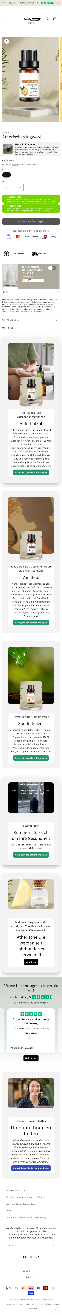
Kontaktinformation (16, 1190)
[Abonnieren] (52, 1245)
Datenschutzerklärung (14, 1304)
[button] (6, 19)
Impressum (32, 1309)
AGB (27, 1304)
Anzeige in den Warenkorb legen (31, 472)
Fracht (9, 1210)
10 (6, 174)
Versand (15, 164)
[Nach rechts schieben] (37, 127)
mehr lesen (31, 962)
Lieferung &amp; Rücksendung (21, 1204)
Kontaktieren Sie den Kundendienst (31, 1168)
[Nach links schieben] (24, 127)
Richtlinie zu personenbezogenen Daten (25, 1197)
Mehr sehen (31, 1033)
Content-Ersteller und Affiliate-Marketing (26, 1217)
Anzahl (5, 181)
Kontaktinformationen (50, 1304)
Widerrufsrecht (48, 1299)
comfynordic (19, 1299)
